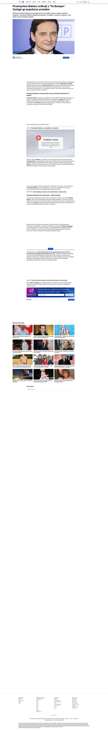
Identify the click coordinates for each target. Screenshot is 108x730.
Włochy (37, 704)
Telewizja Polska (31, 161)
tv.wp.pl (19, 701)
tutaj (39, 727)
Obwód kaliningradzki (57, 701)
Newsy (55, 699)
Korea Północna (38, 699)
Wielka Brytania (38, 711)
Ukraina (37, 700)
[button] (80, 2)
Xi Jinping (73, 705)
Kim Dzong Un (74, 699)
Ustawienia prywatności (59, 720)
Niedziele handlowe (57, 700)
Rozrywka (44, 1)
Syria (37, 705)
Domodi (19, 699)
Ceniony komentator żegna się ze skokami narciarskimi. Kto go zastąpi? (49, 280)
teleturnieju (63, 83)
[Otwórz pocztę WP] (77, 2)
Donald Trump (74, 700)
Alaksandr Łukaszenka (75, 704)
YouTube (35, 202)
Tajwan (37, 706)
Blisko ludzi (28, 1)
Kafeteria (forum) (21, 700)
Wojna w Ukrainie (57, 705)
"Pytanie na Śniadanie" (67, 226)
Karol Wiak (17, 57)
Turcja (37, 701)
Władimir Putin (74, 701)
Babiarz (61, 99)
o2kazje (34, 1)
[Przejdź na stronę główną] (20, 2)
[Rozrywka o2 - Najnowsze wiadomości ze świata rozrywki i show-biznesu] (24, 2)
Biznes (54, 1)
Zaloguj (84, 1)
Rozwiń (50, 248)
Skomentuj (66, 57)
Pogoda (49, 1)
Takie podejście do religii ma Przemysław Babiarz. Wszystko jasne (49, 191)
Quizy (39, 1)
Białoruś (37, 710)
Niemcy (37, 709)
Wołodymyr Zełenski (75, 706)
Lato (55, 706)
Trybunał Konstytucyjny (57, 704)
